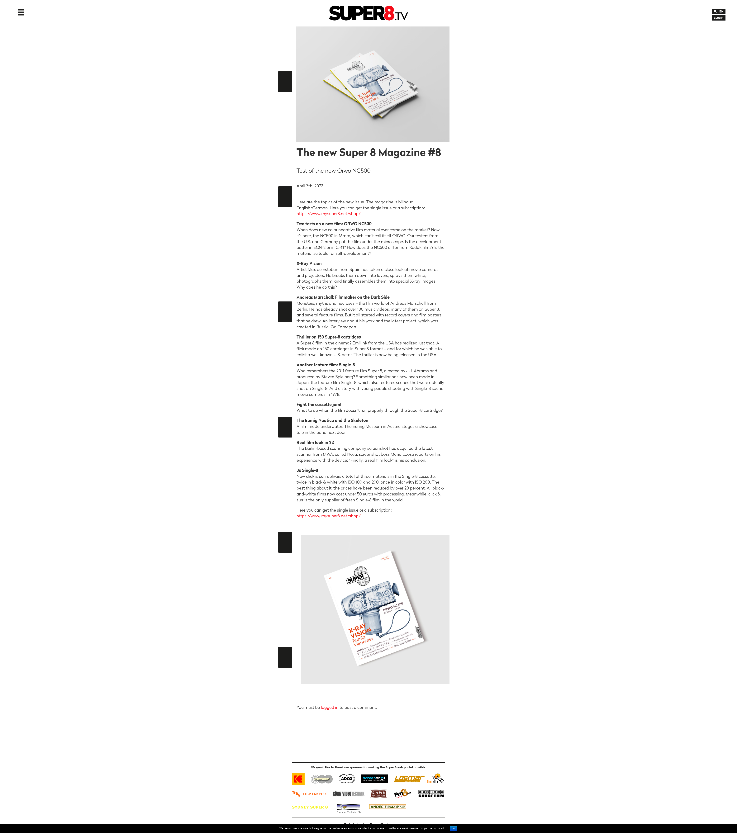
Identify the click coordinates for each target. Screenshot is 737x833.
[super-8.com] (435, 778)
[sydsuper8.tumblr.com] (312, 807)
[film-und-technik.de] (349, 807)
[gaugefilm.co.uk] (429, 793)
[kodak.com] (300, 778)
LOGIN (719, 18)
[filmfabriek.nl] (310, 793)
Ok (453, 828)
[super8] (368, 12)
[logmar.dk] (408, 778)
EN (721, 11)
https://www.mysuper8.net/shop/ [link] (329, 213)
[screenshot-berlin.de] (374, 778)
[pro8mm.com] (402, 793)
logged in (330, 707)
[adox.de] (347, 778)
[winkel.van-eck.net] (379, 793)
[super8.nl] (322, 778)
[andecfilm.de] (387, 807)
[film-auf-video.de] (348, 793)
